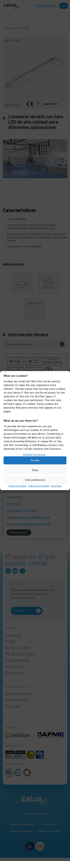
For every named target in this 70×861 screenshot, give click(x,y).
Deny (35, 470)
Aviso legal (56, 486)
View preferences (35, 479)
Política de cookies (17, 486)
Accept (35, 460)
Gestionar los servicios (34, 454)
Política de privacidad (38, 486)
